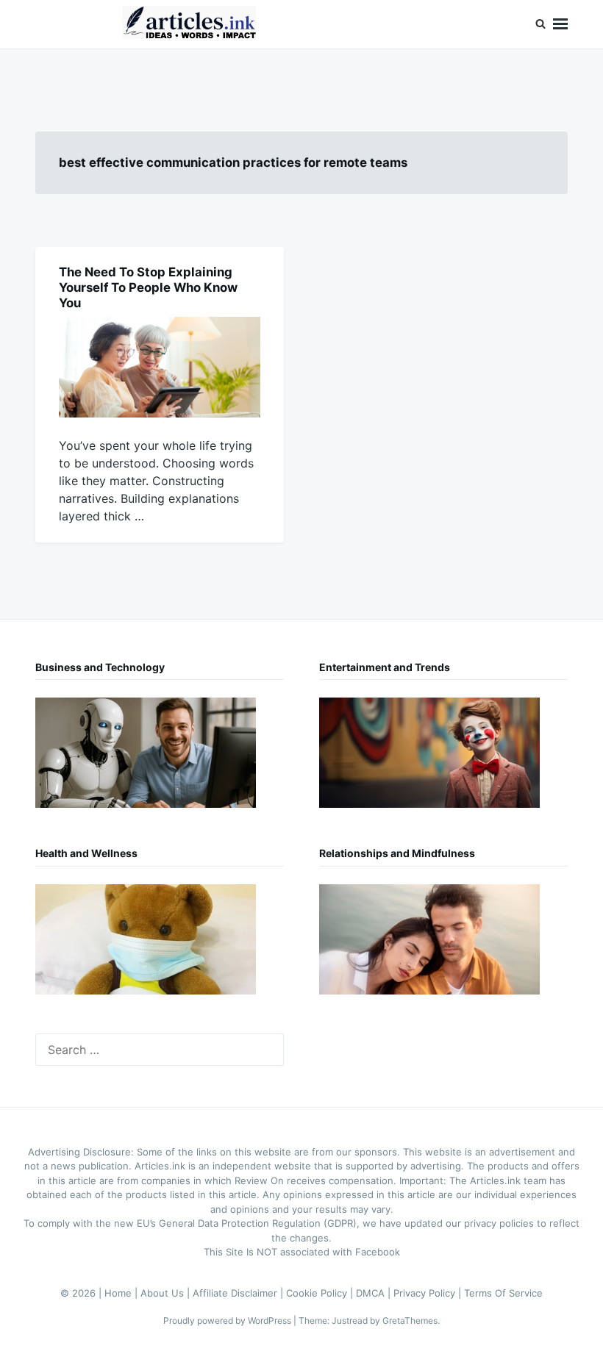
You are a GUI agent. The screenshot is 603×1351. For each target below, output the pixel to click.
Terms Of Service (503, 1293)
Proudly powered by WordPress (228, 1320)
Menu (560, 24)
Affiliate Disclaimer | (239, 1293)
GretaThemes (410, 1320)
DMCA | (374, 1293)
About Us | (166, 1293)
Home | (122, 1293)
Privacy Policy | (428, 1293)
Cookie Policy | (321, 1293)
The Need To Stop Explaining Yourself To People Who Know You (148, 287)
